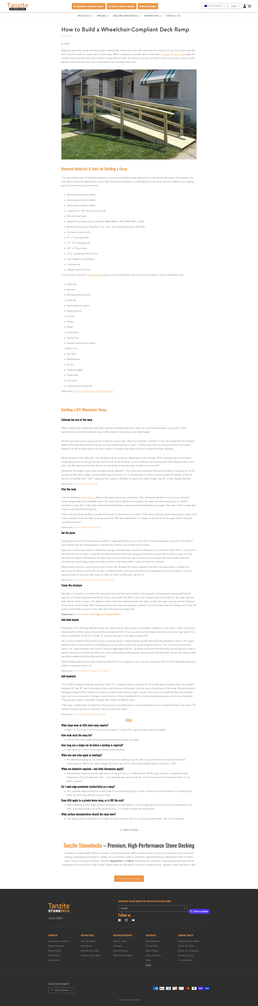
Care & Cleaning (120, 950)
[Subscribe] (184, 908)
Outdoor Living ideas (90, 955)
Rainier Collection (56, 946)
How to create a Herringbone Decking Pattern (97, 614)
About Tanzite (54, 950)
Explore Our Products (129, 878)
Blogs (148, 965)
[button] (249, 6)
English (234, 6)
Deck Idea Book (153, 941)
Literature (117, 946)
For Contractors (185, 960)
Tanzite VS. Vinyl (185, 955)
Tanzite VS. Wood (186, 946)
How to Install (119, 941)
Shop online (53, 960)
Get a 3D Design (88, 941)
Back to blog (130, 829)
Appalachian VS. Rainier (189, 941)
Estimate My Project (90, 950)
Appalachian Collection (58, 941)
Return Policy (152, 950)
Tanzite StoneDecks (132, 1000)
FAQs (148, 960)
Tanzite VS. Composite (188, 950)
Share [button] (67, 43)
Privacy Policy (152, 946)
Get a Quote (86, 946)
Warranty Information (123, 955)
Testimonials (54, 955)
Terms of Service (153, 955)
